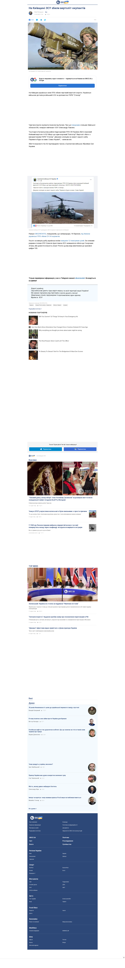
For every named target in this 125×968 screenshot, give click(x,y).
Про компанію (33, 822)
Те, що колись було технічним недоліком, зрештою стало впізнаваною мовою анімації (55, 514)
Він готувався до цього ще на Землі (39, 530)
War (46, 12)
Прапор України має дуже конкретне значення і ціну (47, 775)
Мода (64, 942)
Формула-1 (32, 873)
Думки (31, 703)
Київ (30, 853)
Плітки (64, 939)
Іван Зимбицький (34, 767)
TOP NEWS (33, 566)
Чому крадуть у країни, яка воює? (41, 764)
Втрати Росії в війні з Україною (43, 305)
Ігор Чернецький (34, 778)
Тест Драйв (32, 898)
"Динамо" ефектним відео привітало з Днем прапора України (53, 628)
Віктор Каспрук (34, 721)
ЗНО (30, 887)
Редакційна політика (34, 309)
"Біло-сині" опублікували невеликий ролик (41, 631)
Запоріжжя (32, 856)
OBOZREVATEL (41, 234)
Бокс (63, 870)
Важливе (33, 460)
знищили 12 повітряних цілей (72, 241)
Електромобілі (66, 898)
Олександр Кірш (34, 789)
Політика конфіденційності (70, 825)
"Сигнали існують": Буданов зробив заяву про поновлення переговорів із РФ (58, 617)
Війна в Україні (57, 305)
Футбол (31, 867)
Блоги (31, 844)
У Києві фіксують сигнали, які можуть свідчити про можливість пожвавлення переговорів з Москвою (60, 619)
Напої (64, 910)
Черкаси (31, 859)
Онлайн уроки (33, 884)
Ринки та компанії (34, 921)
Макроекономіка (67, 921)
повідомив (75, 125)
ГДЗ (30, 881)
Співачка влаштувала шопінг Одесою (40, 503)
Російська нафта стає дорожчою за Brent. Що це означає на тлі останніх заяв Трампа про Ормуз (57, 731)
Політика (65, 837)
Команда (64, 822)
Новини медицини (34, 930)
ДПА (63, 884)
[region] (62, 109)
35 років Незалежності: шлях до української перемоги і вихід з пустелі (54, 707)
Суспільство (66, 844)
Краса (31, 942)
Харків (64, 853)
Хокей (31, 870)
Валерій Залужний (34, 710)
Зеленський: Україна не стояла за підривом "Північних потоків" (53, 604)
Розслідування (67, 841)
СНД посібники (33, 890)
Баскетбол (65, 867)
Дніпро (64, 856)
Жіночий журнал (33, 945)
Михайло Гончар (34, 800)
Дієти (30, 913)
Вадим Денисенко (34, 734)
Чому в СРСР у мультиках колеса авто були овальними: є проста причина (58, 511)
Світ (30, 841)
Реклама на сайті (34, 828)
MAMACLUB (65, 930)
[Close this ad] (123, 957)
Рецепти (31, 910)
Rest (31, 698)
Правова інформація (35, 825)
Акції (30, 901)
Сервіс (64, 901)
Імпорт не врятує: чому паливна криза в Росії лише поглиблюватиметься (55, 797)
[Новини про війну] (32, 456)
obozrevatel (80, 278)
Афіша (31, 939)
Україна (31, 305)
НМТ (63, 887)
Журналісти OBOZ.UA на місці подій (72, 830)
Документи (65, 828)
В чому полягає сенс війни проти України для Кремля (47, 719)
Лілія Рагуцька (38, 12)
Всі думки (32, 808)
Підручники (65, 881)
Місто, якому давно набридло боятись (43, 786)
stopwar (65, 305)
